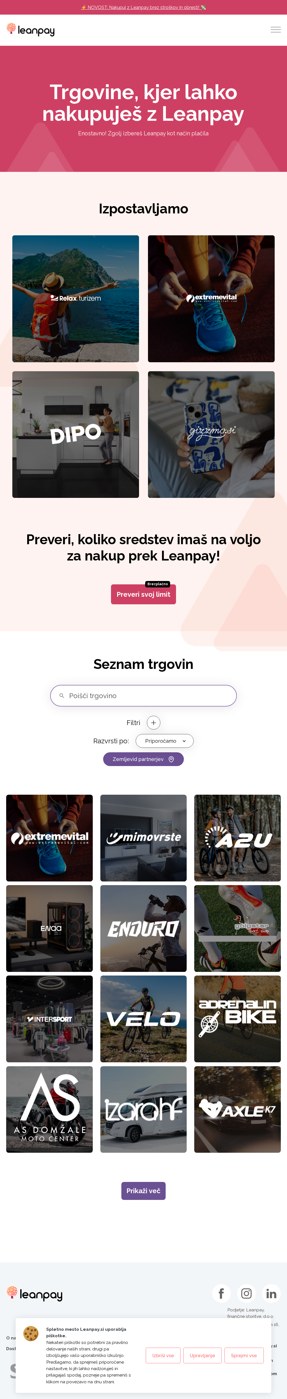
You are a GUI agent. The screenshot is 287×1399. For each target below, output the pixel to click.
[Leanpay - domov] (30, 29)
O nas (12, 1338)
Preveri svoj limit (143, 591)
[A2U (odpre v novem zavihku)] (237, 838)
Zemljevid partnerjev (138, 759)
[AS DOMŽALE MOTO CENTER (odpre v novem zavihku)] (49, 1109)
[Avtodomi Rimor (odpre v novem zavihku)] (143, 1109)
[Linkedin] (271, 1293)
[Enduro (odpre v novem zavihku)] (143, 928)
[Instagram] (246, 1293)
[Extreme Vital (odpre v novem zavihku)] (49, 838)
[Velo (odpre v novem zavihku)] (143, 1019)
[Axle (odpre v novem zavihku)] (237, 1109)
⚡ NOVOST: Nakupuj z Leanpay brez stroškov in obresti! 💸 (143, 7)
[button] (276, 29)
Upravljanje (202, 1355)
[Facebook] (221, 1293)
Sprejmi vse (244, 1355)
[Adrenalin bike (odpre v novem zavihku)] (237, 1019)
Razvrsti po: (111, 741)
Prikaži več (143, 1191)
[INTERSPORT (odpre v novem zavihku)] (49, 1019)
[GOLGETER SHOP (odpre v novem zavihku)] (237, 928)
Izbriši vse (163, 1355)
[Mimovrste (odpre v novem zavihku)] (143, 838)
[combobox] (165, 741)
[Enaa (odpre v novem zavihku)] (49, 928)
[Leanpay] (34, 1294)
